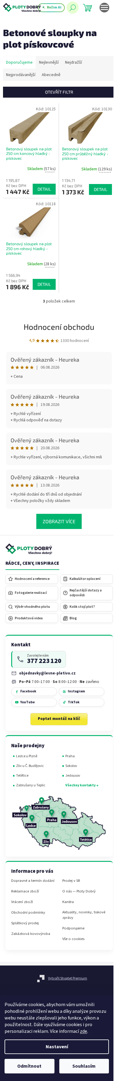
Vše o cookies (73, 939)
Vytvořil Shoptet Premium (67, 978)
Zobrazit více (59, 521)
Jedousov (72, 775)
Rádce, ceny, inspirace (32, 564)
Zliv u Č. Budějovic (30, 765)
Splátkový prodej (25, 923)
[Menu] (104, 8)
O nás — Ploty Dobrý (79, 891)
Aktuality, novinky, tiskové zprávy (83, 915)
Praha (70, 756)
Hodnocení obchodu (59, 326)
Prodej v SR (71, 880)
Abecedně (51, 75)
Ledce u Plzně (26, 756)
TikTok (74, 702)
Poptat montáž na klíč (59, 718)
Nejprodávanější (20, 75)
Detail (44, 189)
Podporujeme (73, 928)
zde (83, 1031)
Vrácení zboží (22, 902)
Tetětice (22, 775)
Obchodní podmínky (28, 912)
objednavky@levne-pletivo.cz (47, 673)
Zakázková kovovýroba (30, 933)
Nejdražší (73, 62)
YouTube (27, 702)
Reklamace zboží (25, 891)
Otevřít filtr (59, 92)
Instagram (76, 691)
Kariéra (68, 902)
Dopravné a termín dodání (32, 880)
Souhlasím (84, 1066)
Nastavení (57, 1046)
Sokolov (71, 765)
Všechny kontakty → (81, 785)
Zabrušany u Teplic (30, 785)
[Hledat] (73, 8)
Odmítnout (29, 1066)
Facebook (28, 691)
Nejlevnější (49, 62)
